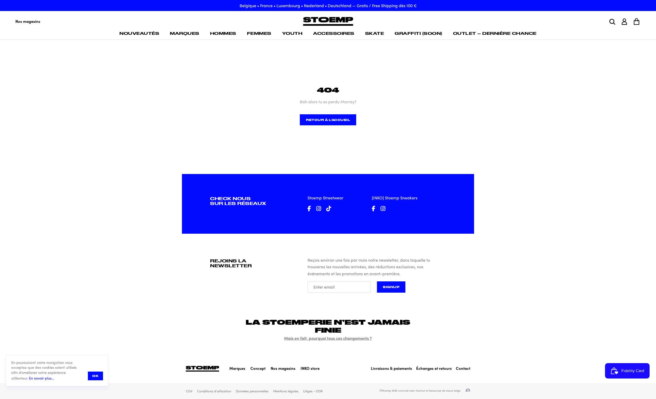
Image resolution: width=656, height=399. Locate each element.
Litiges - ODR (313, 390)
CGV (189, 390)
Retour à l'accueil (328, 119)
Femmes (259, 33)
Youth (292, 33)
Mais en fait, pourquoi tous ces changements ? (328, 338)
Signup (391, 287)
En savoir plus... (41, 378)
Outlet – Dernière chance (495, 33)
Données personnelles (252, 390)
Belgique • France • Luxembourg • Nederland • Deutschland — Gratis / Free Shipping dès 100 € (328, 5)
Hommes (223, 33)
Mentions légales (286, 390)
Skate (374, 33)
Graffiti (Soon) (418, 33)
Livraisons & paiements (391, 368)
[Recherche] (612, 22)
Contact (463, 368)
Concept (257, 368)
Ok (95, 375)
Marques (184, 33)
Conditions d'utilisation (214, 390)
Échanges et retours (434, 368)
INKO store (310, 368)
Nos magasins (27, 21)
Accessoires (333, 33)
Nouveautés (139, 33)
